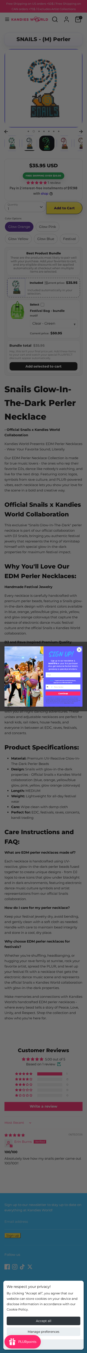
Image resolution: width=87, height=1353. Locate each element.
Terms (72, 702)
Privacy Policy (67, 702)
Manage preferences (43, 1332)
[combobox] (49, 687)
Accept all (43, 1321)
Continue (63, 693)
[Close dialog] (79, 649)
